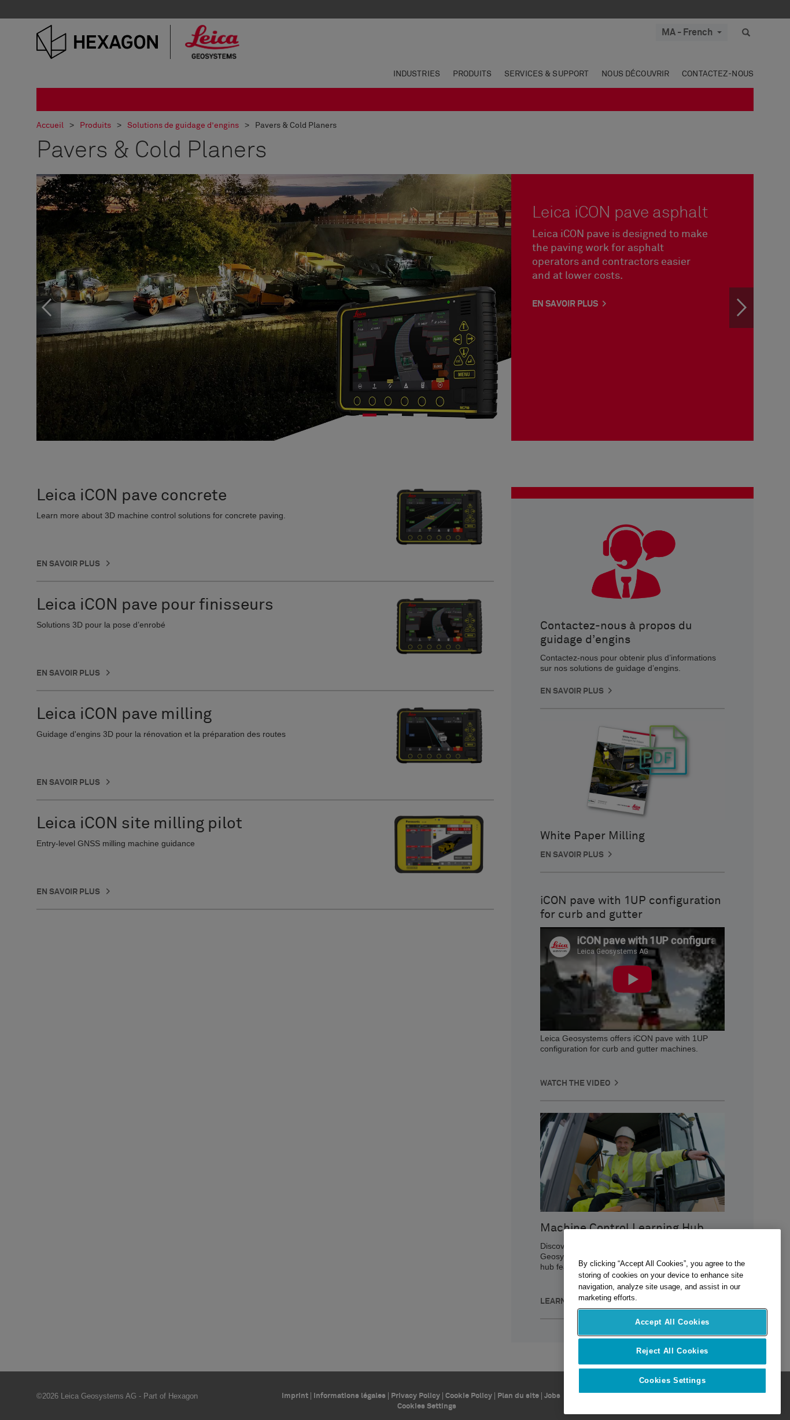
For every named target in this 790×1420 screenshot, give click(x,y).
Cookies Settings (672, 1380)
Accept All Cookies (672, 1322)
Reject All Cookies (672, 1351)
